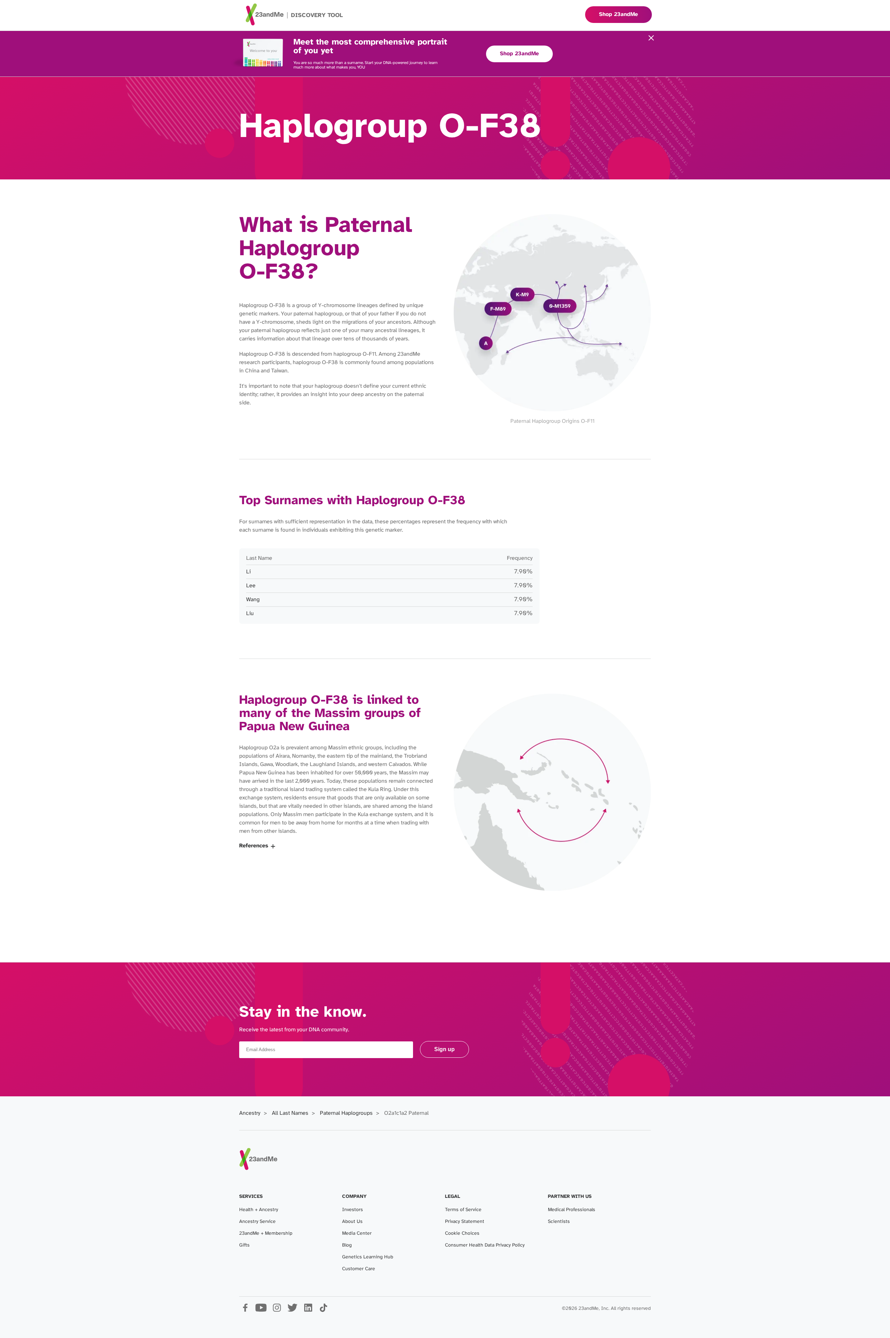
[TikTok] (323, 1310)
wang (253, 600)
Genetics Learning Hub (367, 1257)
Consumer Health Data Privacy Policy (485, 1245)
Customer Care (358, 1269)
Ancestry (249, 1113)
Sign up (444, 1049)
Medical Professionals (571, 1209)
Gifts (244, 1245)
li (248, 572)
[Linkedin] (308, 1310)
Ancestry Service (257, 1221)
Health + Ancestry (258, 1209)
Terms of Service (463, 1209)
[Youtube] (261, 1310)
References (253, 846)
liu (250, 613)
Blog (347, 1245)
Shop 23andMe (519, 54)
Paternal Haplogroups (346, 1113)
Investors (352, 1209)
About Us (352, 1221)
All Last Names (290, 1113)
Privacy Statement (464, 1221)
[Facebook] (245, 1310)
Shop (618, 14)
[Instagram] (276, 1310)
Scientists (559, 1221)
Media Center (357, 1233)
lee (251, 586)
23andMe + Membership (265, 1233)
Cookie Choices (462, 1233)
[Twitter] (292, 1310)
